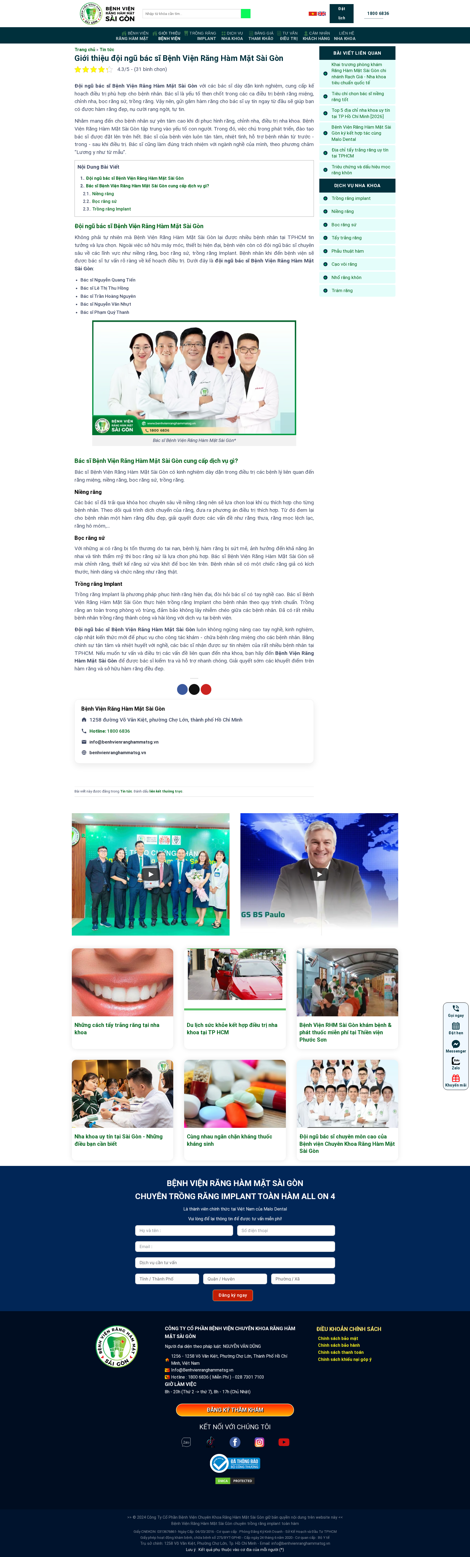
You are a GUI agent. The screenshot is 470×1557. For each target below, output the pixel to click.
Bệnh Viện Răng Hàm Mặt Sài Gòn (201, 1523)
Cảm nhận (316, 36)
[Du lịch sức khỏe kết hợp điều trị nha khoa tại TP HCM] (235, 982)
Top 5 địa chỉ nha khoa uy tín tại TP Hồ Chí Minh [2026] (361, 113)
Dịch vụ (232, 36)
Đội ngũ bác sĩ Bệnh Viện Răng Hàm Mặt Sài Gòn (132, 178)
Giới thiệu (169, 36)
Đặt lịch (341, 13)
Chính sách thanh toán (341, 1352)
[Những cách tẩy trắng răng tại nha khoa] (122, 982)
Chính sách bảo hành (339, 1345)
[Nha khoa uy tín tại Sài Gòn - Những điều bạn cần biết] (122, 1094)
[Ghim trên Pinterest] (206, 689)
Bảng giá (261, 36)
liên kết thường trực (166, 791)
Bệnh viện (132, 36)
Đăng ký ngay (232, 1295)
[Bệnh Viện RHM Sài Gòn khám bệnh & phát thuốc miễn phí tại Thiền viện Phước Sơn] (347, 982)
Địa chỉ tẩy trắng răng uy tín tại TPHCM (360, 153)
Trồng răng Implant (107, 209)
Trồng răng (203, 36)
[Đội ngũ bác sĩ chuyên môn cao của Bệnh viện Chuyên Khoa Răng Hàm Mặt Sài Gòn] (347, 1094)
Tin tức (107, 49)
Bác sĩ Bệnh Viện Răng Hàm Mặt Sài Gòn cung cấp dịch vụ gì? (144, 185)
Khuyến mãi (456, 1085)
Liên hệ (344, 36)
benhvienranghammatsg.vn (117, 752)
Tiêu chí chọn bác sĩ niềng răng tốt (358, 96)
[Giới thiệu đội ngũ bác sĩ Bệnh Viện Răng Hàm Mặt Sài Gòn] (107, 13)
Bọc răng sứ (100, 201)
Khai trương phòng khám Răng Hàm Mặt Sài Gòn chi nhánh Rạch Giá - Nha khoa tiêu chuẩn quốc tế (359, 73)
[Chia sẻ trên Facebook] (182, 689)
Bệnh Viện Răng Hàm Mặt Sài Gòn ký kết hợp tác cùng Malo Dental (361, 133)
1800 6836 (109, 731)
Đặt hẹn (456, 1033)
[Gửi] (246, 13)
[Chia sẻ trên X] (194, 689)
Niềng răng (98, 193)
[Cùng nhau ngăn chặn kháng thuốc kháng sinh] (235, 1094)
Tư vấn (289, 36)
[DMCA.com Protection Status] (235, 1480)
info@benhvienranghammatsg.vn (124, 742)
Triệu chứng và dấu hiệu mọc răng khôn (361, 169)
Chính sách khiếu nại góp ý (345, 1359)
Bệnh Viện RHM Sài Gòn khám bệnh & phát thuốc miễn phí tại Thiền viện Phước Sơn (345, 1032)
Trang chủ (85, 49)
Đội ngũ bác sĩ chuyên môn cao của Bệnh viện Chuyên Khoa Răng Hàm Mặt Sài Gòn (347, 1143)
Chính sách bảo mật (338, 1338)
